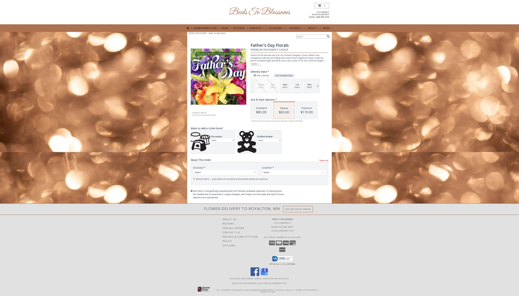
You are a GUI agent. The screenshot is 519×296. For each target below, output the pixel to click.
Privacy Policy (284, 290)
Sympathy (255, 28)
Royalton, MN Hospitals (276, 278)
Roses (225, 28)
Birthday (239, 28)
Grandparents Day (205, 28)
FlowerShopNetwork (261, 290)
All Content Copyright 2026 (233, 290)
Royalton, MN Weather (244, 283)
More (326, 28)
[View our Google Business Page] (264, 275)
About (312, 28)
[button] (322, 5)
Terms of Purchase (306, 290)
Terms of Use (267, 292)
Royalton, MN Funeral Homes (245, 278)
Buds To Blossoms (259, 12)
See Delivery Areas (298, 209)
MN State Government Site (273, 283)
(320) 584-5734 (322, 17)
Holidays (294, 28)
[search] (328, 36)
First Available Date (284, 75)
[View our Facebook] (255, 275)
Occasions (275, 28)
